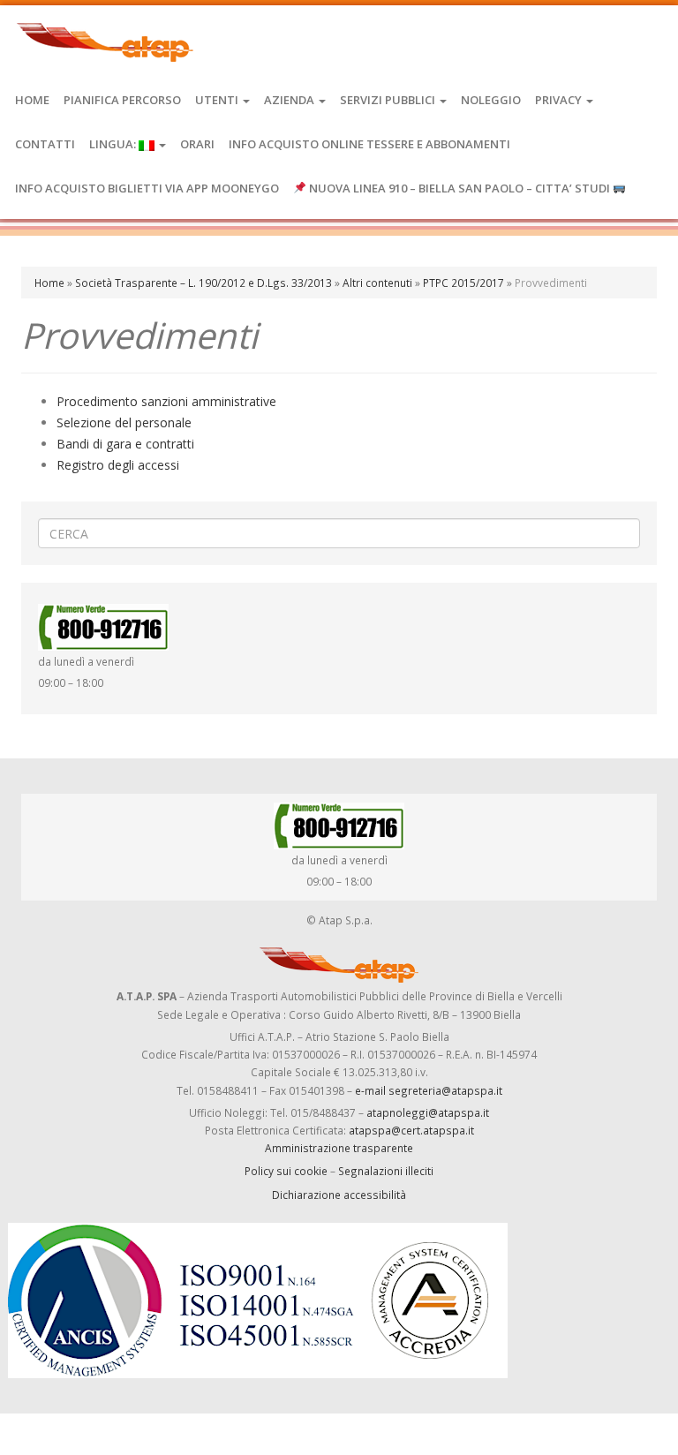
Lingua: (114, 144)
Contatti (45, 144)
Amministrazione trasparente (339, 1148)
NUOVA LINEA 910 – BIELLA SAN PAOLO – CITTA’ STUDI (459, 188)
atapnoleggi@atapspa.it (427, 1112)
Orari (197, 144)
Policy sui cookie (286, 1171)
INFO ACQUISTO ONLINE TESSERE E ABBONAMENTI (369, 144)
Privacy (559, 100)
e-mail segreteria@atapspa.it (428, 1090)
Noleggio (491, 100)
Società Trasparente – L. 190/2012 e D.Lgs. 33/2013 (203, 282)
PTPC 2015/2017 (463, 282)
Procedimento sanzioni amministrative (166, 401)
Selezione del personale (124, 422)
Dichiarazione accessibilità (339, 1194)
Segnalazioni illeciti (385, 1171)
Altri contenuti (377, 282)
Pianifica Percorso (122, 100)
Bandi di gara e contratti (125, 443)
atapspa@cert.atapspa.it (411, 1130)
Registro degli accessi (117, 464)
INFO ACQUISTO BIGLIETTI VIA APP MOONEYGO (147, 188)
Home (32, 100)
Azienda (290, 100)
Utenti (218, 100)
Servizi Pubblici (389, 100)
